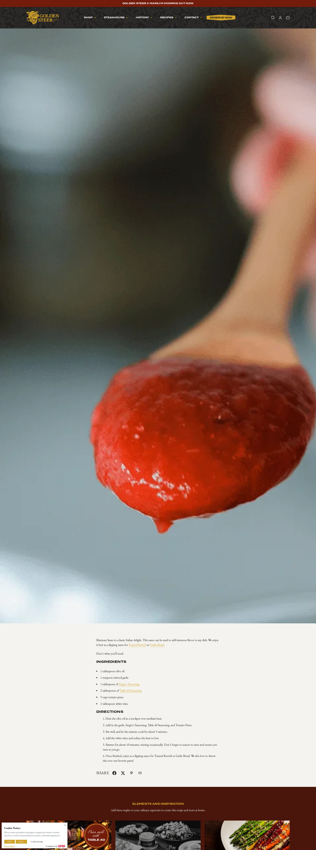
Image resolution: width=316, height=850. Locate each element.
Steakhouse (114, 17)
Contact (191, 17)
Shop (88, 17)
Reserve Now (221, 17)
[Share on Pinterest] (131, 773)
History (142, 17)
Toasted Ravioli (137, 645)
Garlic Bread (157, 645)
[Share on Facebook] (114, 773)
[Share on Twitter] (123, 773)
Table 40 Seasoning (131, 691)
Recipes (166, 17)
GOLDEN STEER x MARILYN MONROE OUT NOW (158, 3)
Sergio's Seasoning (129, 684)
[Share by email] (140, 773)
